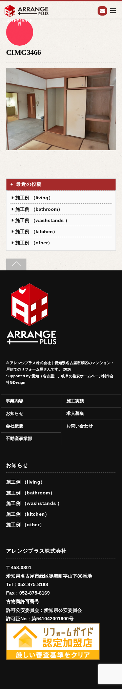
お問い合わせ (102, 11)
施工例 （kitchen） (36, 231)
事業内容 (14, 401)
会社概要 (14, 426)
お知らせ (14, 413)
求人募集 (75, 413)
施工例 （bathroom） (39, 209)
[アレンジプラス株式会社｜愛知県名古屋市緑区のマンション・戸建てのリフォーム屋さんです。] (31, 342)
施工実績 (75, 401)
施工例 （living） (34, 197)
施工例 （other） (34, 242)
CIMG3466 (23, 52)
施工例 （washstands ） (42, 220)
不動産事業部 (19, 438)
